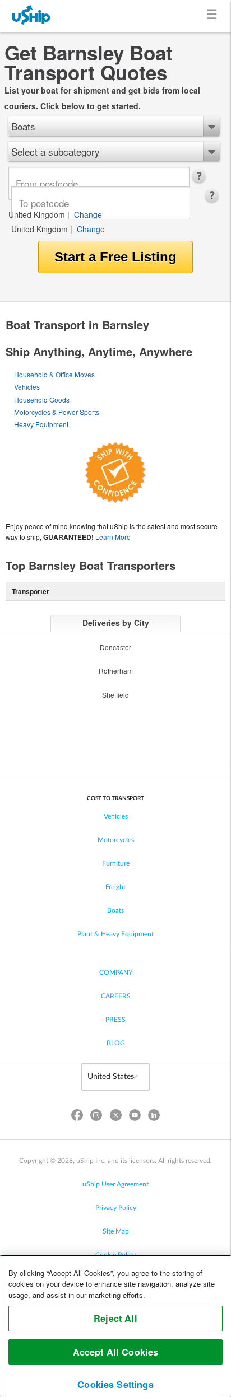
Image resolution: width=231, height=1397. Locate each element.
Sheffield (115, 694)
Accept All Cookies (116, 1351)
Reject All (115, 1318)
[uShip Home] (31, 16)
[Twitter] (115, 1117)
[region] (115, 1326)
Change (88, 214)
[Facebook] (77, 1117)
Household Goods (42, 399)
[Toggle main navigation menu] (214, 16)
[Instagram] (96, 1117)
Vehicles (27, 386)
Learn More (113, 536)
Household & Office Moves (54, 374)
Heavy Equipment (41, 424)
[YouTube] (134, 1117)
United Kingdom (36, 214)
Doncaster (115, 647)
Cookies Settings (115, 1384)
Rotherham (116, 670)
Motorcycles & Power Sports (56, 412)
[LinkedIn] (153, 1117)
